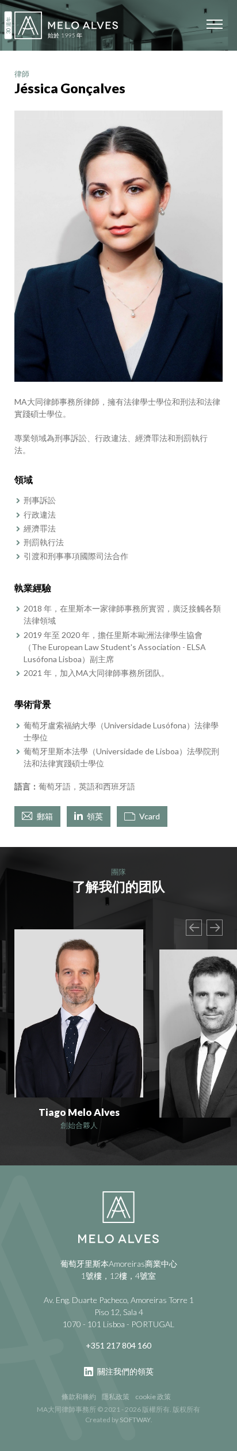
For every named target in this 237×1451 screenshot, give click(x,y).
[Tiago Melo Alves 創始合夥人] (78, 1013)
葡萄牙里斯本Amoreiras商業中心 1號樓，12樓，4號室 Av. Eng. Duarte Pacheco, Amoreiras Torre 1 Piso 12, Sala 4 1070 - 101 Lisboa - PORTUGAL (119, 1294)
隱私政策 (115, 1396)
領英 (94, 816)
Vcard (148, 816)
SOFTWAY (135, 1419)
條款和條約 (79, 1396)
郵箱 (44, 816)
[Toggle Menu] (215, 24)
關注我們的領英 (124, 1371)
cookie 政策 (153, 1396)
